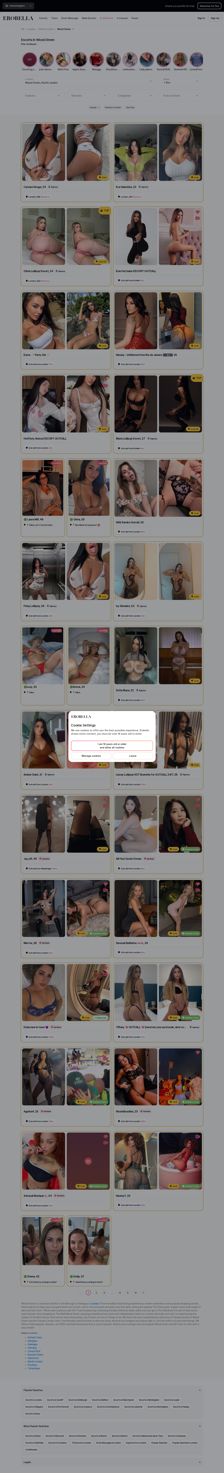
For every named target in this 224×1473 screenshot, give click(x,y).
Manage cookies (91, 755)
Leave (132, 755)
